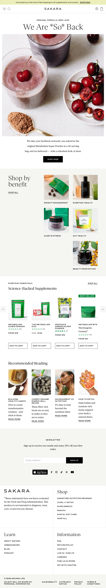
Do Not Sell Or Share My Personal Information (18, 583)
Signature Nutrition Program (74, 498)
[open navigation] (4, 9)
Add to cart (16, 346)
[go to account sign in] (96, 8)
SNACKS (61, 510)
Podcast (9, 553)
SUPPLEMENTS (64, 506)
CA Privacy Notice (65, 583)
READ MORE (14, 419)
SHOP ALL (13, 192)
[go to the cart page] (101, 9)
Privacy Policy (78, 583)
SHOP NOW (85, 2)
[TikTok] (62, 472)
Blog (7, 549)
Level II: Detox (65, 502)
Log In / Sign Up (65, 553)
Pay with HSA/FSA (66, 565)
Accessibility (49, 582)
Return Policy (65, 545)
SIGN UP (74, 460)
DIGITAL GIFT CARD (67, 514)
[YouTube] (72, 472)
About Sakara (12, 541)
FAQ (59, 541)
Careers (62, 557)
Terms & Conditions (93, 583)
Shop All (62, 518)
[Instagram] (56, 472)
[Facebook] (51, 472)
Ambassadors (12, 545)
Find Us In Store (66, 561)
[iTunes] (67, 472)
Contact (62, 549)
